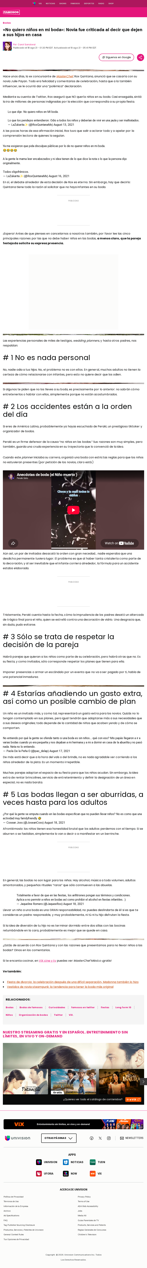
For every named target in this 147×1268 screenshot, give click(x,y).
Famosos (75, 3)
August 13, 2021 (64, 124)
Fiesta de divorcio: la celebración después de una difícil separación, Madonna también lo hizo (73, 982)
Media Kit (82, 1215)
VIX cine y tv (47, 961)
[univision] (11, 12)
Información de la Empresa (16, 1206)
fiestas (105, 1007)
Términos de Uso (11, 1201)
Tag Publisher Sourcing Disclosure (19, 1225)
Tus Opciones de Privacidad (16, 1239)
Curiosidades (57, 1007)
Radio (101, 3)
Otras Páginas (55, 1138)
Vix (40, 3)
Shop (111, 3)
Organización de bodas (33, 1014)
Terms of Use (83, 1201)
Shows (62, 3)
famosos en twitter (83, 1007)
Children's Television (87, 1234)
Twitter (58, 1014)
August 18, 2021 (54, 822)
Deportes (89, 3)
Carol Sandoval (26, 44)
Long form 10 (123, 1007)
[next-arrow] (143, 1081)
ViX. (71, 1014)
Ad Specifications (11, 1215)
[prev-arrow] (0, 1081)
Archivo (7, 1211)
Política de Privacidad (13, 1196)
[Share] (140, 57)
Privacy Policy (84, 1196)
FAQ (6, 1220)
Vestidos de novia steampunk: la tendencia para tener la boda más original (60, 987)
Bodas (7, 22)
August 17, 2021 (59, 751)
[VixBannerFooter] (73, 1124)
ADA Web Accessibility (88, 1206)
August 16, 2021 (59, 176)
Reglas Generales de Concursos (92, 1229)
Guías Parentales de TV (88, 1220)
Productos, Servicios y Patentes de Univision (24, 1229)
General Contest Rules (14, 1234)
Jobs (80, 1211)
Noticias (50, 3)
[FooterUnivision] (17, 1138)
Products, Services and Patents (92, 1225)
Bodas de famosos (31, 1007)
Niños (9, 1014)
